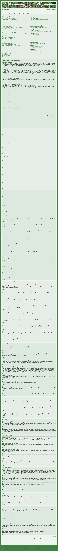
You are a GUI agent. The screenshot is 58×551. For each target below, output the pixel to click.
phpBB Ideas (49, 515)
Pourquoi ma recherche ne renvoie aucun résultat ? (37, 35)
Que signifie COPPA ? (5, 17)
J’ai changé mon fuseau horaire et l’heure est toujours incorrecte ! (11, 29)
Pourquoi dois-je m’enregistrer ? (6, 16)
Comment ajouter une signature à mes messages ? (9, 38)
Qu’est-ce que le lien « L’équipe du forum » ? (36, 22)
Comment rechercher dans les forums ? (35, 34)
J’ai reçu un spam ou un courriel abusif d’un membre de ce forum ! (39, 27)
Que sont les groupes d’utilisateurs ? (35, 18)
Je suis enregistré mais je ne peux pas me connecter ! (9, 19)
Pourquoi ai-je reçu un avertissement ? (7, 43)
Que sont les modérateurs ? (33, 17)
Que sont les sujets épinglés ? (6, 55)
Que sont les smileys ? (5, 51)
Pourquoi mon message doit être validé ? (7, 46)
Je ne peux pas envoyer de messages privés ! (36, 25)
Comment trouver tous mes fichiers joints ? (35, 47)
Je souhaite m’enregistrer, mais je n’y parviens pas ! (9, 18)
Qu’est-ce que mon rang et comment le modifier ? (9, 32)
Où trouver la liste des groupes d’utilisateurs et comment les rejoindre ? (39, 19)
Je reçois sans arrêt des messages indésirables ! (36, 26)
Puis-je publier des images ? (6, 52)
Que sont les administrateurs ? (34, 16)
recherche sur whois (7, 522)
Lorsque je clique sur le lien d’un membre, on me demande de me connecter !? (14, 33)
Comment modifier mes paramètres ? (7, 26)
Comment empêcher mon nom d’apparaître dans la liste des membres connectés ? (13, 27)
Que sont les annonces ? (5, 54)
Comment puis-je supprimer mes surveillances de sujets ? (37, 43)
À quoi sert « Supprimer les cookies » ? (7, 23)
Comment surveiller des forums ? (34, 42)
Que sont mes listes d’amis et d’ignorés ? (35, 30)
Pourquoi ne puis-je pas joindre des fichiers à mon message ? (10, 42)
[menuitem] (8, 9)
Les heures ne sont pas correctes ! (7, 28)
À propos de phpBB (33, 510)
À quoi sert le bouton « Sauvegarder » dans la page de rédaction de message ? (13, 45)
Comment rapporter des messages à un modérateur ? (9, 44)
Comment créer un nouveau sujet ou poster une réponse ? (10, 36)
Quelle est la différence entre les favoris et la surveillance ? (38, 40)
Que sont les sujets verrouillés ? (6, 56)
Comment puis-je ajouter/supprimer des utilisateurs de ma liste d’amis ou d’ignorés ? (41, 31)
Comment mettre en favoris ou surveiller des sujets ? (37, 41)
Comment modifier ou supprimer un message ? (8, 37)
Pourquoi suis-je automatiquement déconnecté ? (8, 22)
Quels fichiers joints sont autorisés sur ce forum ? (36, 46)
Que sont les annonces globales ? (6, 53)
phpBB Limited (27, 509)
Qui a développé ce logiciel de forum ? (35, 50)
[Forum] (29, 5)
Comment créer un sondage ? (6, 39)
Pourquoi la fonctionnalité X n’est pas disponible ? (36, 51)
